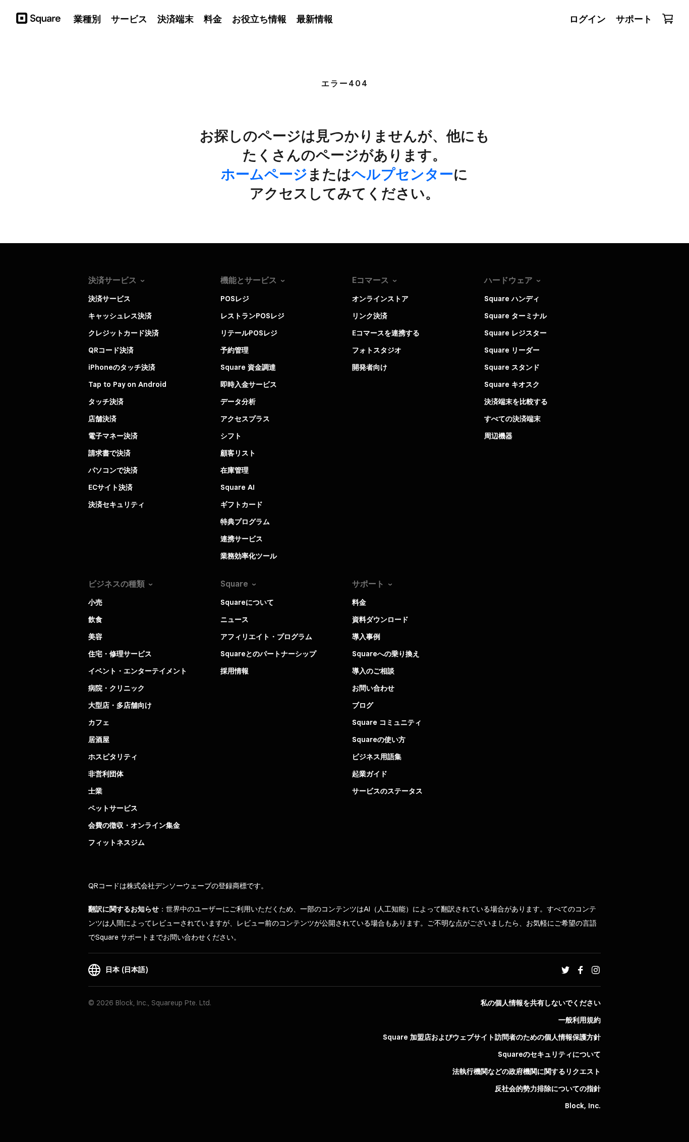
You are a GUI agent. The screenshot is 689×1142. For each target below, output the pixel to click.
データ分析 (238, 401)
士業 (95, 791)
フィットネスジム (116, 842)
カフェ (98, 722)
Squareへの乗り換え (386, 654)
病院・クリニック (116, 688)
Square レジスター (515, 333)
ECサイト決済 (110, 487)
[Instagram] (596, 969)
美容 (95, 637)
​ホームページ (264, 173)
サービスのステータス (387, 791)
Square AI (237, 487)
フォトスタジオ (376, 350)
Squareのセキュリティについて (549, 1054)
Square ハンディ (512, 299)
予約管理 (234, 350)
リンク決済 (369, 316)
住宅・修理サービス (120, 654)
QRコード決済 (111, 350)
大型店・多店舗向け (120, 705)
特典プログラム (245, 522)
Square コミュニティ (387, 722)
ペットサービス (113, 808)
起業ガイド (369, 774)
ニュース (234, 619)
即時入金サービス (248, 384)
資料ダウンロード (380, 619)
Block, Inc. (583, 1106)
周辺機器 (498, 436)
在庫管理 (234, 470)
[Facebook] (581, 969)
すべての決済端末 (512, 419)
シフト (231, 436)
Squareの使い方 (379, 739)
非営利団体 (106, 774)
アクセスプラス (245, 419)
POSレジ (234, 299)
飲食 (95, 619)
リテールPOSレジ (248, 333)
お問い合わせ (373, 688)
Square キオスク (512, 384)
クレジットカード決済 (123, 333)
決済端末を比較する (516, 401)
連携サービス (241, 539)
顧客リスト (238, 453)
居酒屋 (98, 739)
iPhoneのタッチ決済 (121, 367)
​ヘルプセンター (402, 173)
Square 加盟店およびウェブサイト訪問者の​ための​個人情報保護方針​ (492, 1037)
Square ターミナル (515, 316)
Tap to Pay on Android (127, 384)
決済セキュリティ (116, 504)
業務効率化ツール (248, 556)
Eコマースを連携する (386, 333)
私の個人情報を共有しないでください (541, 1003)
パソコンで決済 (113, 470)
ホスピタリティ (113, 757)
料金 (359, 602)
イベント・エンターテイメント (137, 671)
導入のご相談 (373, 671)
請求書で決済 (109, 453)
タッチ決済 (106, 401)
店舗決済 (102, 419)
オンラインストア (380, 299)
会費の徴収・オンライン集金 (134, 825)
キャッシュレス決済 (120, 316)
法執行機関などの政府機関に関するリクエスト (526, 1071)
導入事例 (366, 637)
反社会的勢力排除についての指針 (548, 1088)
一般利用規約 (579, 1020)
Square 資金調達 (248, 367)
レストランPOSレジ (252, 316)
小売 (95, 602)
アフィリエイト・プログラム (266, 637)
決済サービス (109, 299)
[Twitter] (565, 969)
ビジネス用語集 (376, 757)
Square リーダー (512, 350)
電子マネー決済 (113, 436)
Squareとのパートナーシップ (268, 654)
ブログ (362, 705)
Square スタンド (512, 367)
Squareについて (247, 602)
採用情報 (234, 671)
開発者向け (369, 367)
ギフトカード (241, 504)
